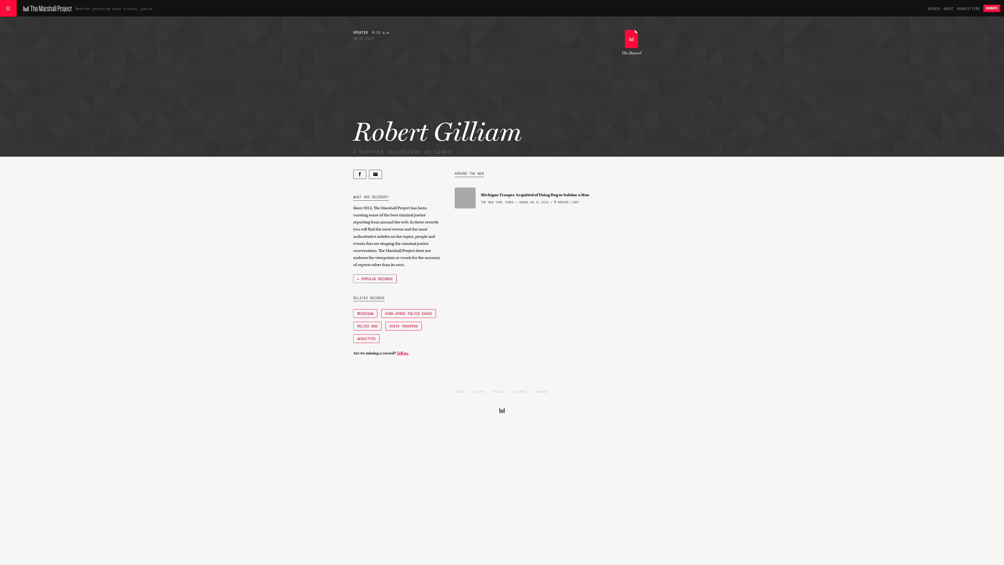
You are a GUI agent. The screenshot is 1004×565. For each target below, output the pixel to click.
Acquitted (366, 338)
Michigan (365, 313)
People (479, 391)
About (948, 8)
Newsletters (968, 8)
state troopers (403, 326)
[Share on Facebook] (359, 174)
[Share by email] (375, 174)
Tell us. (403, 353)
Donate (991, 8)
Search (934, 8)
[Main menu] (8, 8)
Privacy (499, 391)
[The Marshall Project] (46, 8)
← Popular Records (375, 278)
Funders (541, 391)
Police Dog (367, 326)
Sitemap (520, 391)
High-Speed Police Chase (408, 313)
